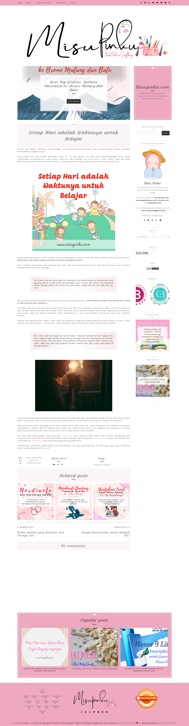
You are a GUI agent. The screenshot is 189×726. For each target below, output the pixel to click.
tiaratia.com (163, 200)
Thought (106, 465)
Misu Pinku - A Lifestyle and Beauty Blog (38, 723)
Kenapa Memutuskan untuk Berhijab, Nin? (105, 534)
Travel (42, 711)
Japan (46, 701)
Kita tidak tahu (101, 438)
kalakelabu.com (154, 203)
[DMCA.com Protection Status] (152, 269)
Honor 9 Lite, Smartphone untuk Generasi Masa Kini (144, 670)
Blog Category (44, 2)
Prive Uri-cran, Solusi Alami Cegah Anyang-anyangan (45, 670)
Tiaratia (78, 723)
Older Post (121, 527)
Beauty (35, 696)
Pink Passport (67, 723)
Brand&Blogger (149, 723)
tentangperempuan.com (146, 200)
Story (39, 706)
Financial (57, 696)
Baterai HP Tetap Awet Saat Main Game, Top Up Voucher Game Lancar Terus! (73, 86)
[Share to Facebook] (58, 465)
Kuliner (55, 701)
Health (29, 701)
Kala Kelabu (110, 723)
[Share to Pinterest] (62, 465)
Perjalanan (67, 436)
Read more (73, 101)
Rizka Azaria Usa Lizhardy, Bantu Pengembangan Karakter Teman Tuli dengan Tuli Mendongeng (152, 335)
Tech (46, 706)
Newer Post (27, 527)
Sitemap (72, 2)
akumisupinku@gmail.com (154, 210)
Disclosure (60, 2)
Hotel (37, 701)
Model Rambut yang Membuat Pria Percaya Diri (40, 534)
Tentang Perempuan (93, 723)
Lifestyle (97, 465)
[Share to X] (54, 465)
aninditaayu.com (161, 198)
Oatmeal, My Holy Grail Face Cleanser (152, 380)
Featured (45, 696)
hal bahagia (37, 441)
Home (19, 2)
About (29, 2)
